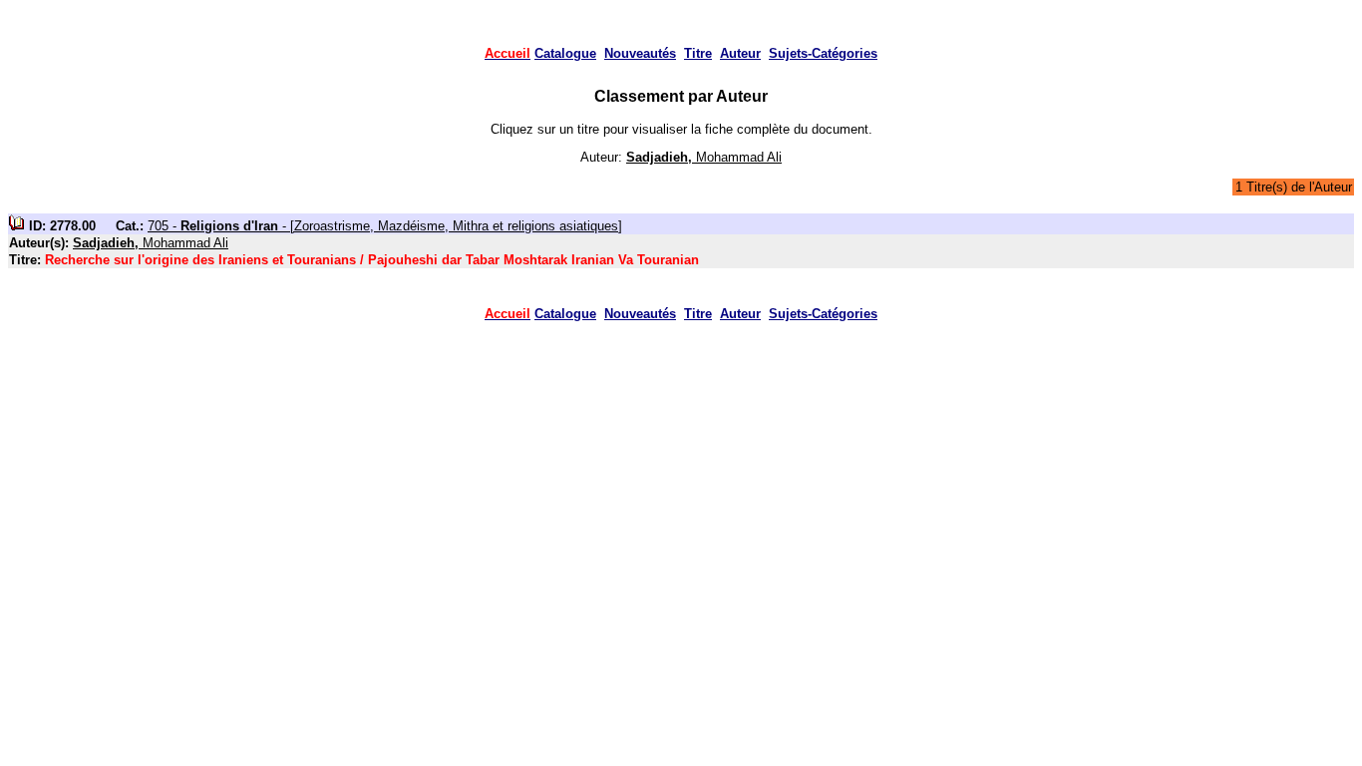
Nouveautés (640, 53)
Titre (698, 53)
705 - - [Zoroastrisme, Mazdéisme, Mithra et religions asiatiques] (385, 225)
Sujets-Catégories (823, 53)
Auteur (740, 53)
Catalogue (565, 53)
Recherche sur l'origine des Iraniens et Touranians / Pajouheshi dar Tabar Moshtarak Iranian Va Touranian (372, 259)
